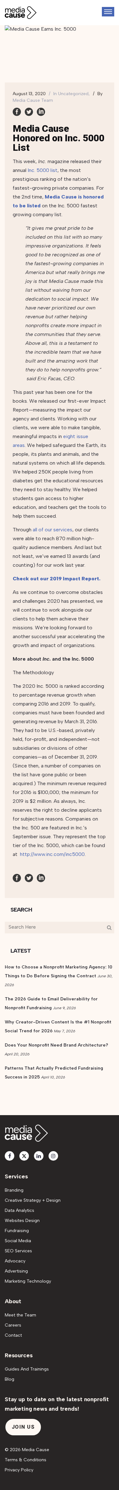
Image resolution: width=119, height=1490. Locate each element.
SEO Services (18, 1251)
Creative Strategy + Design (33, 1200)
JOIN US (23, 1427)
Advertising (16, 1271)
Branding (14, 1190)
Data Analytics (19, 1210)
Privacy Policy (19, 1470)
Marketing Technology (28, 1281)
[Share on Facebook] (17, 111)
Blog (9, 1379)
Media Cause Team (33, 100)
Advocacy (15, 1261)
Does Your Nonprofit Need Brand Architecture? (56, 1045)
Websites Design (22, 1220)
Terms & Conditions (25, 1460)
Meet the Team (20, 1315)
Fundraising (17, 1230)
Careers (13, 1325)
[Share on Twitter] (29, 111)
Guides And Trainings (27, 1369)
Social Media (18, 1240)
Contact (13, 1335)
